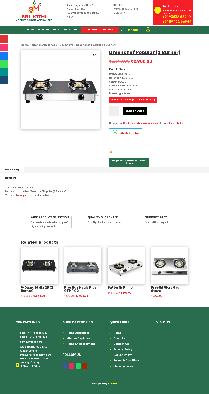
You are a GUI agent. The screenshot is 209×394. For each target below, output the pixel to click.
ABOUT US (43, 30)
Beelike (112, 383)
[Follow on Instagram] (71, 366)
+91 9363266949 (122, 9)
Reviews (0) (12, 169)
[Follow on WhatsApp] (78, 366)
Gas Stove (66, 44)
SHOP (56, 30)
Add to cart (135, 111)
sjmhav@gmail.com (31, 341)
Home (25, 44)
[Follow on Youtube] (84, 366)
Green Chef (174, 123)
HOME (30, 30)
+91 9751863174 (37, 336)
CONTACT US (70, 30)
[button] (95, 55)
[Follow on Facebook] (65, 366)
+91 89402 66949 (176, 22)
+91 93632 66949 (176, 17)
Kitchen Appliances (44, 44)
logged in (25, 195)
